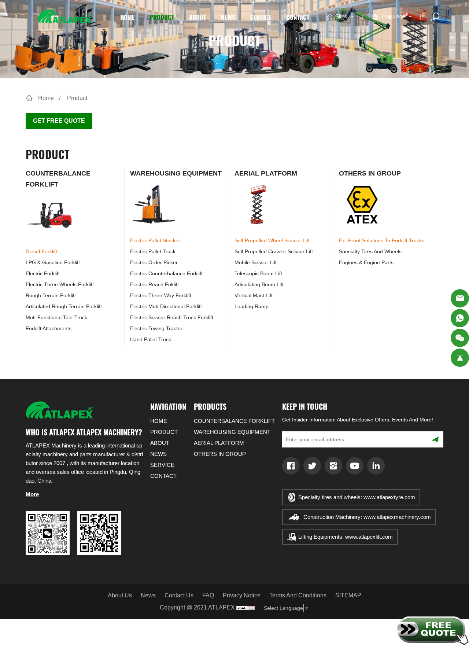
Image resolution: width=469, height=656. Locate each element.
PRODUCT (161, 17)
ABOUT (197, 17)
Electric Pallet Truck (153, 251)
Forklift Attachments (48, 328)
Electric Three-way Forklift (160, 295)
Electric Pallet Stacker (155, 240)
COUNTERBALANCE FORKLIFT (234, 421)
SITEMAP (348, 595)
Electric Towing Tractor (156, 328)
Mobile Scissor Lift (255, 262)
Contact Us (179, 595)
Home (46, 98)
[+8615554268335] (460, 318)
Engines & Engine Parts (366, 262)
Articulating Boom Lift (259, 284)
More (32, 494)
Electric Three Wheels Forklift (60, 284)
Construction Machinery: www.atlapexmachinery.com (367, 517)
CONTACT (298, 17)
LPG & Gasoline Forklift (53, 262)
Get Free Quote (59, 121)
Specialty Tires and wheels (370, 251)
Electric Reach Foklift (154, 284)
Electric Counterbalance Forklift (166, 273)
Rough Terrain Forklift (51, 295)
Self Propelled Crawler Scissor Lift (273, 251)
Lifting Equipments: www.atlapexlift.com (345, 537)
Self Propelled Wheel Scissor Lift (272, 240)
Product (77, 98)
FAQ (208, 595)
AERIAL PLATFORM (265, 173)
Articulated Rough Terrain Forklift (64, 306)
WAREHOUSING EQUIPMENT (176, 173)
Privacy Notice (242, 595)
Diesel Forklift (41, 251)
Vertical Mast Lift (253, 295)
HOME (127, 17)
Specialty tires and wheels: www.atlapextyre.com (356, 497)
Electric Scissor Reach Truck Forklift (171, 317)
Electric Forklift (43, 273)
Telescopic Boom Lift (258, 273)
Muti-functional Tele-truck (56, 317)
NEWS (228, 17)
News (148, 595)
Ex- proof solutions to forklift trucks (381, 240)
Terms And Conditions (297, 595)
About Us (120, 595)
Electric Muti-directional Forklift (166, 306)
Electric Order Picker (154, 262)
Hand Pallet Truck (150, 339)
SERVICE (261, 17)
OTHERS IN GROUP (370, 173)
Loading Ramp (251, 306)
